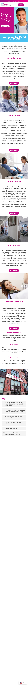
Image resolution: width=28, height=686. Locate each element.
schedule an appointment (14, 204)
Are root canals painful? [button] (12, 428)
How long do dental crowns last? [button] (13, 423)
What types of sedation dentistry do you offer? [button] (12, 433)
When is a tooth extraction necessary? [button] (13, 417)
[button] (26, 4)
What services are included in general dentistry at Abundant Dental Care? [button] (14, 404)
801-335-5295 (16, 1)
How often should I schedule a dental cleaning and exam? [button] (14, 411)
